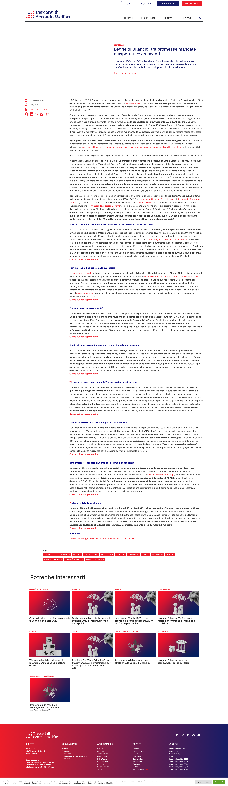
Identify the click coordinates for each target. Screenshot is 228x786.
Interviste (137, 756)
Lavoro (146, 554)
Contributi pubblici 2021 (178, 769)
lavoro (127, 147)
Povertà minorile (74, 559)
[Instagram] (182, 735)
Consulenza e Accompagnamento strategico (75, 757)
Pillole (135, 754)
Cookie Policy (174, 751)
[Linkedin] (177, 735)
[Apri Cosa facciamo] (156, 18)
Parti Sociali (102, 751)
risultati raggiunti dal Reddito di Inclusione (166, 239)
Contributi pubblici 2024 (178, 762)
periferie (177, 147)
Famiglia (120, 554)
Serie (99, 769)
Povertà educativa (53, 559)
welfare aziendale (139, 147)
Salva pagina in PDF (39, 109)
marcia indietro (145, 202)
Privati (100, 748)
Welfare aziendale (95, 559)
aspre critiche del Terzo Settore (158, 199)
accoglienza (155, 147)
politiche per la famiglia (102, 147)
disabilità (166, 147)
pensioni (119, 147)
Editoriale (119, 45)
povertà (86, 147)
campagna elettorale (82, 273)
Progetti (100, 764)
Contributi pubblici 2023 (178, 764)
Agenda (136, 748)
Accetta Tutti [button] (219, 782)
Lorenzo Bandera (129, 73)
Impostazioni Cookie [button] (204, 782)
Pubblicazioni (102, 762)
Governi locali (102, 756)
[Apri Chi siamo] (134, 18)
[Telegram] (193, 735)
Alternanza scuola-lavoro (57, 554)
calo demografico (84, 293)
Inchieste (136, 767)
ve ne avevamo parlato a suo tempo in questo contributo (171, 276)
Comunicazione (68, 751)
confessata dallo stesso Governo (104, 205)
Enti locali (107, 554)
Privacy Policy (174, 754)
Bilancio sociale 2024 (177, 748)
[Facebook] (26, 115)
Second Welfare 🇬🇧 (140, 769)
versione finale (133, 103)
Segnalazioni (138, 759)
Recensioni (137, 762)
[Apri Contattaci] (193, 18)
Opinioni (136, 764)
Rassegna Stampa (140, 751)
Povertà (170, 554)
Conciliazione (91, 554)
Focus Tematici (103, 767)
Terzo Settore (102, 754)
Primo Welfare (103, 759)
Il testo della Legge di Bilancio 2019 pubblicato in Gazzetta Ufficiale (102, 538)
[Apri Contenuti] (174, 18)
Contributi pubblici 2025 (178, 759)
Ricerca (65, 748)
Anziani (77, 554)
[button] (200, 18)
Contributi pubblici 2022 (178, 767)
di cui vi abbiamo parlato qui (160, 474)
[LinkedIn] (31, 115)
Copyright (173, 756)
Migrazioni (157, 554)
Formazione (133, 554)
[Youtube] (198, 735)
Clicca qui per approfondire (83, 259)
